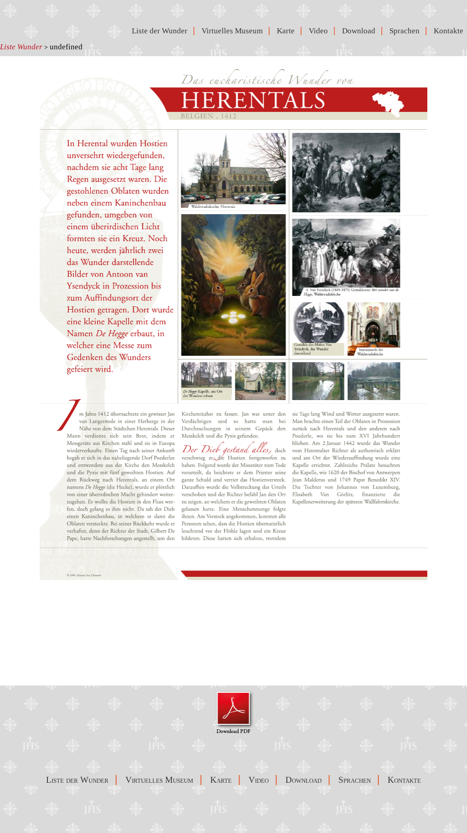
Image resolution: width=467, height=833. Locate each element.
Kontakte (450, 30)
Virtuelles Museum (234, 30)
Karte (287, 30)
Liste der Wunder (160, 30)
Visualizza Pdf (234, 712)
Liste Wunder (21, 46)
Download (360, 30)
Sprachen (406, 30)
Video (320, 30)
